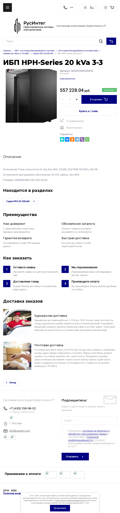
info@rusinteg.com (19, 430)
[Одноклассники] (72, 139)
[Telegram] (77, 139)
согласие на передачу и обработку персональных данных (89, 432)
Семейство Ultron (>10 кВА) (16, 53)
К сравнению (75, 121)
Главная (7, 50)
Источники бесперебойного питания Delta (78, 50)
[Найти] (101, 41)
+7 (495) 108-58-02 (22, 408)
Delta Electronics (67, 79)
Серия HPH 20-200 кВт (43, 53)
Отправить (72, 456)
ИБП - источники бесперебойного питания (35, 50)
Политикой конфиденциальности (83, 439)
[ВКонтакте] (67, 139)
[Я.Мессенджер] (62, 139)
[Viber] (82, 139)
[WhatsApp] (87, 139)
